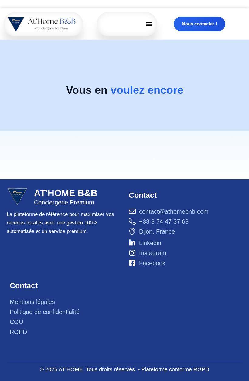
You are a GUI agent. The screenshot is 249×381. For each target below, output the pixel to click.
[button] (149, 24)
